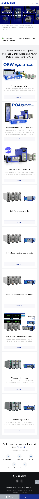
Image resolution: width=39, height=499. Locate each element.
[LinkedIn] (21, 481)
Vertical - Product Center (12, 25)
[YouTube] (17, 481)
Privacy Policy (24, 492)
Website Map (14, 492)
